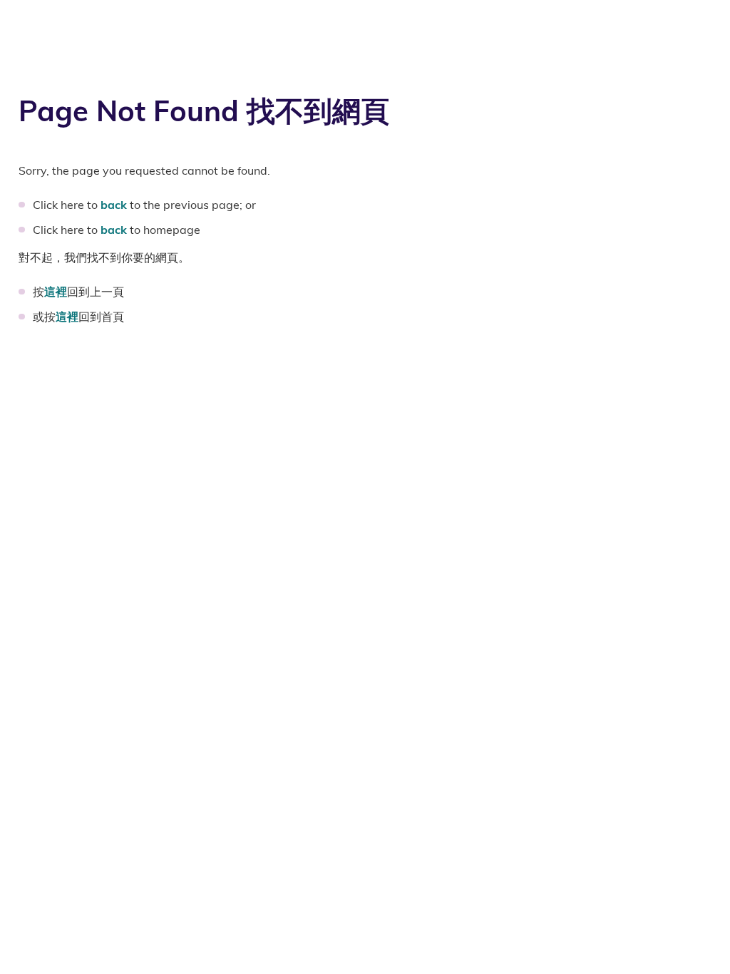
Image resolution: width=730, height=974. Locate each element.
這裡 (55, 291)
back (114, 205)
